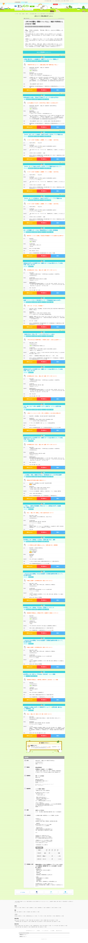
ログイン (60, 4)
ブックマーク (65, 893)
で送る (22, 892)
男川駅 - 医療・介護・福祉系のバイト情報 (36, 920)
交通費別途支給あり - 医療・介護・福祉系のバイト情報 (42, 925)
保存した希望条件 (29, 9)
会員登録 (55, 4)
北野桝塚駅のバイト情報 (41, 907)
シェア (37, 893)
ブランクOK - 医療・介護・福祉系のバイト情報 (59, 925)
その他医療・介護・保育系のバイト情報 (32, 911)
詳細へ (58, 90)
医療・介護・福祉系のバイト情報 (20, 911)
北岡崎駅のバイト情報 (33, 907)
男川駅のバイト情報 (25, 907)
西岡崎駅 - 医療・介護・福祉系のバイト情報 (38, 921)
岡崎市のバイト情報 (18, 907)
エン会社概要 (52, 930)
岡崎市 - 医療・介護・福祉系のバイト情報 (21, 920)
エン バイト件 (24, 2)
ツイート (51, 893)
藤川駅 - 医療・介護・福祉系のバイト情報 (53, 921)
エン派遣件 (17, 2)
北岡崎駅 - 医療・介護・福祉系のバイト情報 (51, 920)
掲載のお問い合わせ (59, 930)
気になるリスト (19, 9)
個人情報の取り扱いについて (30, 930)
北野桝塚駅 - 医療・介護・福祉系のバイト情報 (23, 921)
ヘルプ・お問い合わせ (45, 930)
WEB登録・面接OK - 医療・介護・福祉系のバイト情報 (23, 925)
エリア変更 (37, 6)
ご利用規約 (38, 930)
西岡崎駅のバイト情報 (50, 907)
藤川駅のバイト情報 (58, 907)
